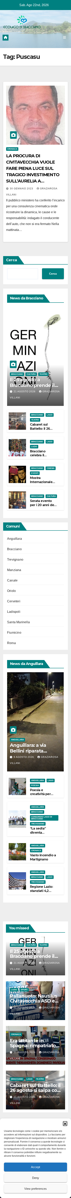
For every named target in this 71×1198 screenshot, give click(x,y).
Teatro (43, 374)
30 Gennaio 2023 (22, 188)
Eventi (34, 473)
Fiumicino (14, 632)
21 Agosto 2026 (25, 391)
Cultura (31, 374)
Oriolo (11, 591)
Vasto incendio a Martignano (43, 857)
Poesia (35, 785)
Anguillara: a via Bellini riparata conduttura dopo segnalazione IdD (30, 753)
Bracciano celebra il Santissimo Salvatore (38, 457)
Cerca (11, 260)
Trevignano (15, 559)
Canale (12, 580)
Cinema (50, 468)
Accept (35, 1167)
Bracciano (17, 374)
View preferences (35, 1188)
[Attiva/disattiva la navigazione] (64, 37)
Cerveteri (13, 601)
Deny (35, 1177)
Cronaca (12, 149)
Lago (49, 415)
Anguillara (14, 538)
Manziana (14, 570)
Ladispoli (13, 611)
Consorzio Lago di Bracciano (41, 818)
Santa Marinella (18, 622)
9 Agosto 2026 (24, 757)
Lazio (34, 446)
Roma (11, 643)
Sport (24, 990)
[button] (65, 1123)
